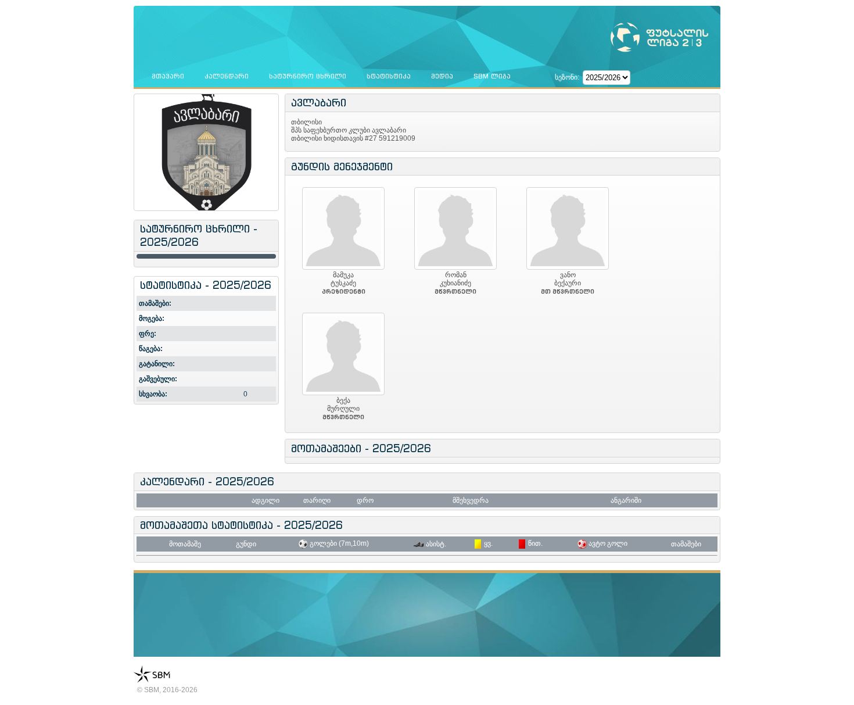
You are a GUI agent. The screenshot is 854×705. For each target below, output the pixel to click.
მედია (442, 76)
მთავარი (168, 76)
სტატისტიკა (389, 76)
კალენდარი (226, 76)
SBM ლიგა (492, 76)
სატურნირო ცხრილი (307, 76)
